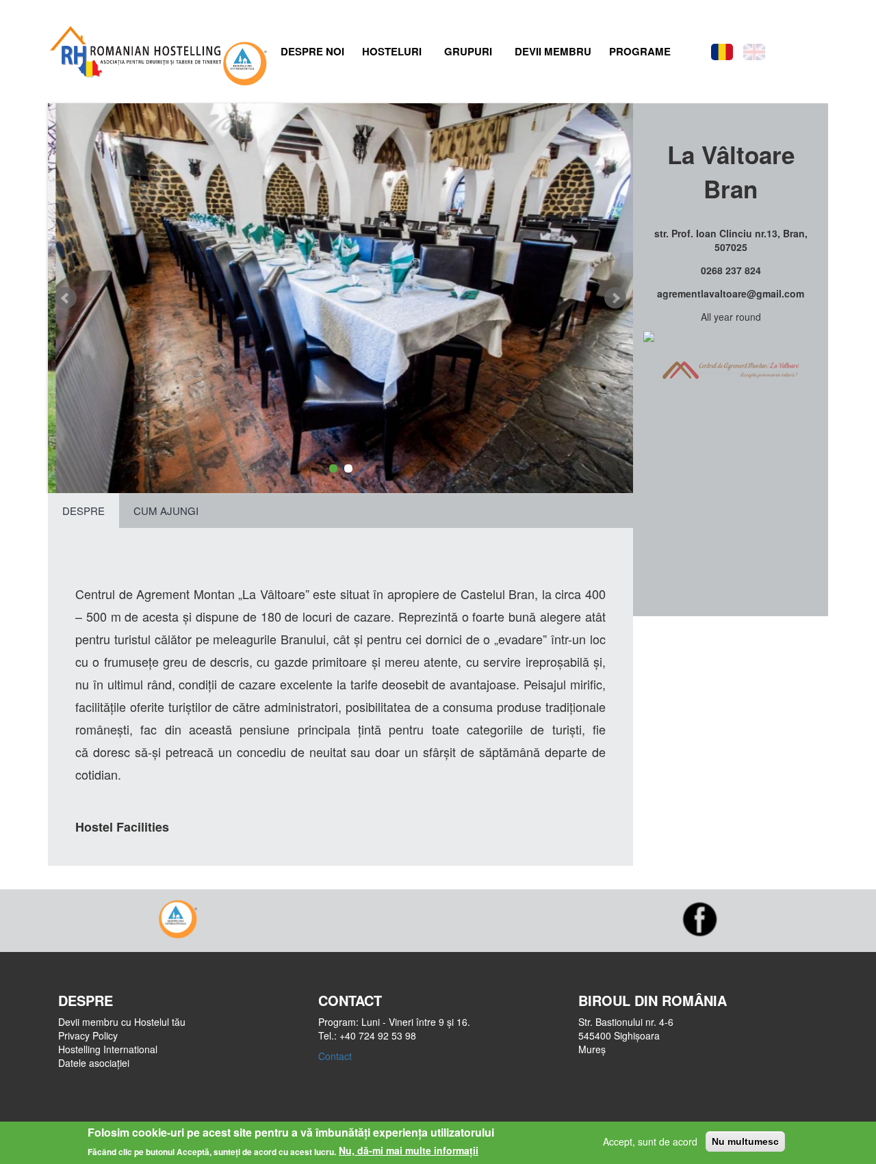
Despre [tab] (83, 510)
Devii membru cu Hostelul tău (121, 1022)
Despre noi (312, 51)
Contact (335, 1056)
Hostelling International (107, 1049)
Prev (66, 298)
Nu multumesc (745, 1141)
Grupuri (468, 51)
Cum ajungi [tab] (165, 510)
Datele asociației (93, 1063)
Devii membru (553, 51)
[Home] (134, 48)
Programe (640, 51)
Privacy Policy (88, 1035)
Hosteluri (392, 51)
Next (615, 298)
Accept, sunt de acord (650, 1141)
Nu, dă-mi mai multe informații (408, 1150)
